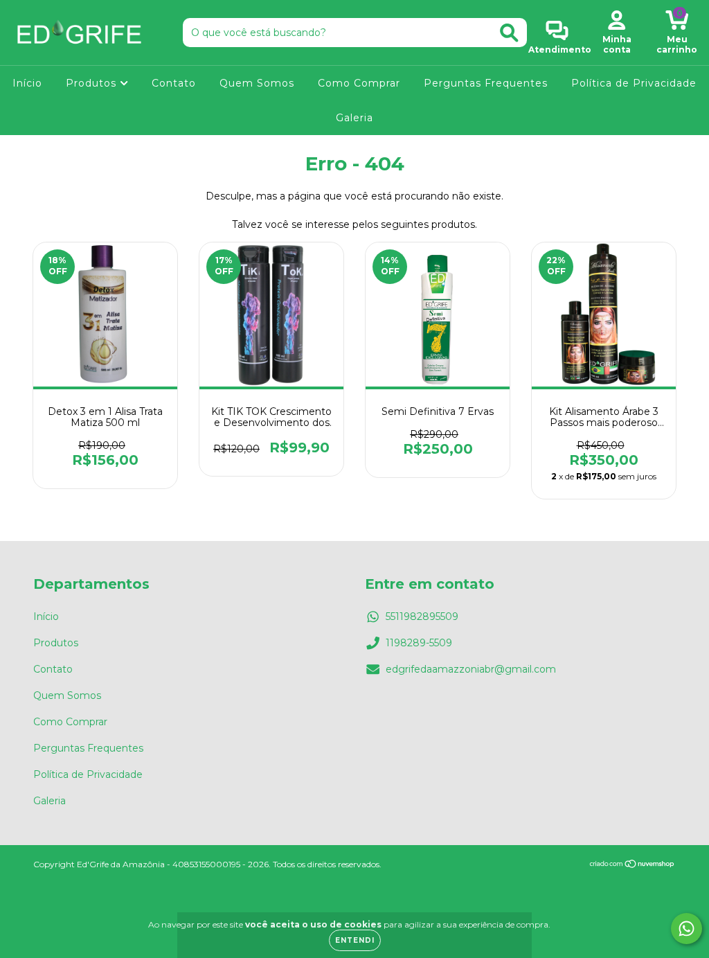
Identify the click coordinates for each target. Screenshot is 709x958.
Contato (174, 83)
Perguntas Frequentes (486, 83)
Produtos (93, 83)
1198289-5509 (419, 643)
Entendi (355, 940)
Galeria (354, 118)
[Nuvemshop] (632, 865)
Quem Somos (256, 83)
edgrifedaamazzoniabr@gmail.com (471, 669)
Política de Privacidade (634, 83)
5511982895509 (422, 616)
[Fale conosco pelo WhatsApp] (686, 928)
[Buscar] (509, 33)
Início (27, 83)
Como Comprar (359, 83)
